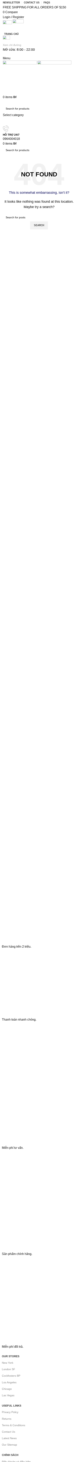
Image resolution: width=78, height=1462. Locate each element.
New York (7, 1362)
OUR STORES (10, 1356)
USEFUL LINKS (11, 1405)
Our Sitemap (9, 1444)
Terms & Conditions (13, 1425)
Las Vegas (8, 1395)
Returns (6, 1418)
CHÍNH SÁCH (10, 1454)
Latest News (9, 1438)
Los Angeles (9, 1382)
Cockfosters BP (11, 1375)
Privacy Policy (10, 1412)
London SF (8, 1369)
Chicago (7, 1388)
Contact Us (8, 1431)
